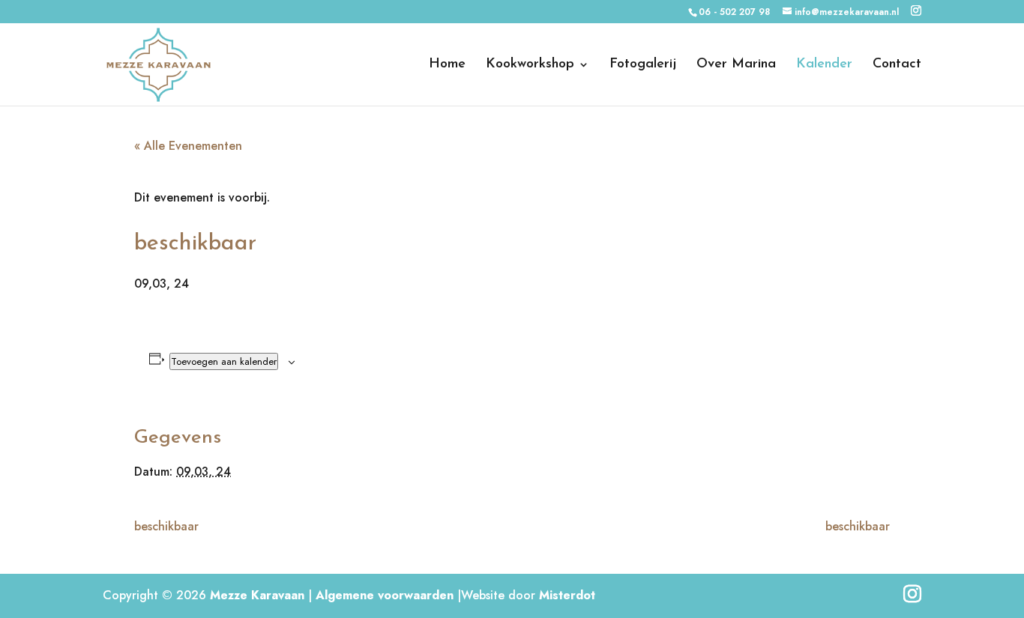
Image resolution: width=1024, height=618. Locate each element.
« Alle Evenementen (188, 145)
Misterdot (567, 595)
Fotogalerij (642, 65)
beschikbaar (166, 526)
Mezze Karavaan (257, 595)
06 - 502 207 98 (734, 12)
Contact (897, 65)
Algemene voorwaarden (385, 595)
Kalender (824, 65)
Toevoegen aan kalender (224, 361)
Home (447, 65)
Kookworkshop (530, 65)
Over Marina (736, 65)
